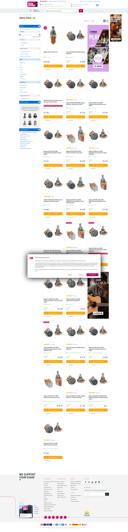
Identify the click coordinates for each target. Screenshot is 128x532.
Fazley (21, 69)
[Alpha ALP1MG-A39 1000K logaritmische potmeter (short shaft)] (98, 332)
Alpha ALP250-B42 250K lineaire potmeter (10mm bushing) (75, 396)
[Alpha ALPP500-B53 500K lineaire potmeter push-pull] (75, 135)
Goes (35, 505)
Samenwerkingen (61, 493)
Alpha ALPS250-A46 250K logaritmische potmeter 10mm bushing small (75, 201)
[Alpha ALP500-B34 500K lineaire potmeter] (75, 36)
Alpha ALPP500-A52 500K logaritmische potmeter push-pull (75, 252)
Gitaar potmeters (23, 92)
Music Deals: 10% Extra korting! (50, 481)
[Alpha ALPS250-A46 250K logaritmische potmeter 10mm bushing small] (75, 184)
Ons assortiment (60, 481)
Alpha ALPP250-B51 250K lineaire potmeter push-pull (52, 396)
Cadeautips (22, 137)
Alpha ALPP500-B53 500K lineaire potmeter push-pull (74, 151)
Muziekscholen (60, 495)
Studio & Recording (48, 489)
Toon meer (22, 78)
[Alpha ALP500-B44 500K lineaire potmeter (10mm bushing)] (53, 184)
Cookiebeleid (90, 269)
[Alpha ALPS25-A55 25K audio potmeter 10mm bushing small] (53, 232)
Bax (20, 65)
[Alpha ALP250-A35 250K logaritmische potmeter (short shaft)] (53, 135)
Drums (45, 501)
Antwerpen (36, 513)
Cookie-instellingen (75, 501)
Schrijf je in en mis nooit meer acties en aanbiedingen (95, 490)
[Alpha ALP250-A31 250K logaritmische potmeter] (53, 429)
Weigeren (70, 274)
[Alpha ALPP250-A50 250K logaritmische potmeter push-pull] (98, 184)
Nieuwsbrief (59, 491)
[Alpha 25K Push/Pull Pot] (53, 36)
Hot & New (22, 146)
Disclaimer (73, 497)
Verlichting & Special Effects (50, 504)
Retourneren (73, 485)
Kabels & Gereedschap (49, 506)
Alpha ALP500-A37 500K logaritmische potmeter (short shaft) (97, 104)
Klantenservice (96, 1)
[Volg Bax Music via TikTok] (95, 482)
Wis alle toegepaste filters (26, 29)
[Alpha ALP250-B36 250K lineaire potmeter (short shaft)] (53, 84)
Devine (21, 67)
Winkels (90, 1)
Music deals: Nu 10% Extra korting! (28, 132)
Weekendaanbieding (25, 143)
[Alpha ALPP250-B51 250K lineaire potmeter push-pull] (53, 380)
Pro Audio (46, 485)
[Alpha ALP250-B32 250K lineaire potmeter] (75, 332)
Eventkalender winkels (25, 148)
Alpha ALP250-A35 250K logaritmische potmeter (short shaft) (52, 153)
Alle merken (22, 62)
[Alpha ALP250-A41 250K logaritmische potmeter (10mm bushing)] (98, 135)
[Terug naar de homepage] (30, 10)
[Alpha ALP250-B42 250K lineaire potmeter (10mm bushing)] (75, 380)
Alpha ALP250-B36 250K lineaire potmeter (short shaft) (53, 101)
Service (73, 478)
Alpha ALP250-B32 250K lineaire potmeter (75, 348)
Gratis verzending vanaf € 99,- (48, 4)
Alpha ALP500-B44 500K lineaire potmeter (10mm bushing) (53, 200)
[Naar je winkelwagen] (97, 4)
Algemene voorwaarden (76, 495)
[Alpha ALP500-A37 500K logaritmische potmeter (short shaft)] (98, 84)
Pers (58, 489)
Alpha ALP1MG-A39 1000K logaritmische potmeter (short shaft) (97, 349)
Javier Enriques (23, 74)
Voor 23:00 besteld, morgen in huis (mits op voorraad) (52, 6)
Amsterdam (36, 509)
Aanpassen (80, 274)
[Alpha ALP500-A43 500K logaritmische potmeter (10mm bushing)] (98, 232)
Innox (21, 72)
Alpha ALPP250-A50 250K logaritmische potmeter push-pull (97, 201)
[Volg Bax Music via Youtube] (92, 482)
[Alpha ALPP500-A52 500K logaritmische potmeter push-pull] (75, 232)
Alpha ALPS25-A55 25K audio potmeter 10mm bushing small (52, 251)
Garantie (72, 487)
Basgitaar (46, 499)
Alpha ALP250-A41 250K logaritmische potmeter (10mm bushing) (98, 152)
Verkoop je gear (23, 139)
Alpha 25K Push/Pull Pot (51, 52)
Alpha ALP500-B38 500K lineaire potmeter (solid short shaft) (75, 103)
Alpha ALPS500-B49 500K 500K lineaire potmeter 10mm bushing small (98, 397)
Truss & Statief (47, 508)
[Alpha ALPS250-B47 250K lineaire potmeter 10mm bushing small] (53, 283)
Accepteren (93, 274)
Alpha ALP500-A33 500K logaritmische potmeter (73, 299)
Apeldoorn (36, 511)
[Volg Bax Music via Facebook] (85, 482)
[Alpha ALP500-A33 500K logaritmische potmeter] (75, 283)
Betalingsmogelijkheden (76, 481)
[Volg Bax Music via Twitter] (89, 482)
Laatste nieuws (60, 483)
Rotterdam (36, 507)
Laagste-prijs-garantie (76, 6)
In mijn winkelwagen (54, 66)
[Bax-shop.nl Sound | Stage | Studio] (32, 4)
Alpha (21, 76)
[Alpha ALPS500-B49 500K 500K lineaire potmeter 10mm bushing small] (98, 380)
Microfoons (46, 491)
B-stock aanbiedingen (25, 136)
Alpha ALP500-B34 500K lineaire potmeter (75, 52)
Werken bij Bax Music (61, 497)
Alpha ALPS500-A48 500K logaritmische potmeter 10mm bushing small (52, 349)
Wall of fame (60, 487)
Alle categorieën (23, 85)
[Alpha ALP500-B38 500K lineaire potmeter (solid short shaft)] (75, 84)
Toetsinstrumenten (48, 503)
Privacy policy (74, 499)
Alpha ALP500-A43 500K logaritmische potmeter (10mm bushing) (98, 249)
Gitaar (45, 497)
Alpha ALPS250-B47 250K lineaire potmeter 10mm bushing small (53, 300)
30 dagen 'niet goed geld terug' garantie (80, 4)
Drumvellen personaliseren (26, 141)
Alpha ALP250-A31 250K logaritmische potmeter (51, 444)
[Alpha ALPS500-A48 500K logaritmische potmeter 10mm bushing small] (53, 332)
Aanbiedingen (23, 87)
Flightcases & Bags (48, 510)
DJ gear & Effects (47, 487)
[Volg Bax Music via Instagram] (99, 482)
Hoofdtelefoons (47, 493)
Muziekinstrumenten (48, 495)
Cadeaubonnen (23, 145)
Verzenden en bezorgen (76, 483)
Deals (21, 90)
